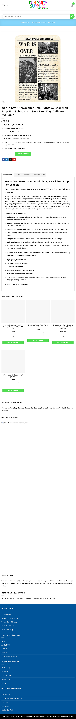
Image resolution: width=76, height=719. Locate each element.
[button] (4, 5)
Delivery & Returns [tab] (23, 175)
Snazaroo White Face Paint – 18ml (38, 326)
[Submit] (72, 16)
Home (23, 22)
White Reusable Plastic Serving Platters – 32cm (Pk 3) (13, 326)
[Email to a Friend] (10, 159)
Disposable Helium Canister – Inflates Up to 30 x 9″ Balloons (63, 326)
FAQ (3, 641)
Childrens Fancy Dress (9, 618)
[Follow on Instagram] (35, 12)
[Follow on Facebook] (32, 12)
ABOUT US (5, 645)
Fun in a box (5, 695)
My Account (5, 668)
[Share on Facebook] (3, 159)
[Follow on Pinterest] (42, 12)
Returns (4, 683)
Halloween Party (7, 630)
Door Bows (5, 706)
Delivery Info (5, 679)
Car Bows (4, 702)
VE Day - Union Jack (48, 22)
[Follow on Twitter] (39, 12)
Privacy (4, 652)
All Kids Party (6, 614)
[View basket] (72, 5)
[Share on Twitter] (7, 159)
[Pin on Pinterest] (14, 159)
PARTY (28, 22)
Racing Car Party (7, 710)
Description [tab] (7, 175)
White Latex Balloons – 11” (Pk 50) (13, 376)
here (53, 598)
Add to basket (23, 154)
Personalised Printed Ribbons (12, 698)
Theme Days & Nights (9, 622)
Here (23, 148)
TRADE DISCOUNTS (9, 656)
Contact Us (5, 672)
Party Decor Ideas (7, 626)
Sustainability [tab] (39, 175)
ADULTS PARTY (36, 22)
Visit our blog (6, 675)
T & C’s (4, 649)
